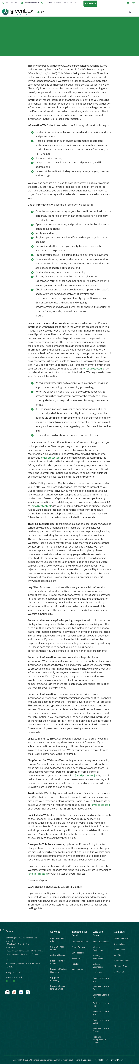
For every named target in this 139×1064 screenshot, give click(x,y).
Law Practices (78, 953)
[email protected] (92, 368)
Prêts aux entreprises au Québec (99, 1040)
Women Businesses (98, 948)
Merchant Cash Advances (57, 939)
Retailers (76, 964)
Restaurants (77, 958)
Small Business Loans (57, 948)
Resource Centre (121, 960)
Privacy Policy (116, 1060)
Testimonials (119, 949)
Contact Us (119, 972)
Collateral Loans (57, 955)
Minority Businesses (98, 957)
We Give (118, 955)
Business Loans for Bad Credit (57, 987)
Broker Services (121, 938)
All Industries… (78, 969)
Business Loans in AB (101, 996)
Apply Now (90, 3)
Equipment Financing (55, 979)
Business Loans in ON (101, 979)
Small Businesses (101, 941)
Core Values (119, 944)
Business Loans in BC (101, 987)
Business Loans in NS (101, 1004)
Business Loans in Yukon (101, 1021)
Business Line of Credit (57, 962)
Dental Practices (79, 947)
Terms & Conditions (84, 1060)
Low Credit (98, 972)
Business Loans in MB (101, 1013)
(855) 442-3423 (13, 973)
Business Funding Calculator (58, 970)
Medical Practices (80, 941)
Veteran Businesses (98, 965)
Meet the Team (120, 966)
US (38, 12)
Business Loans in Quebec (101, 1029)
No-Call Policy (101, 1060)
